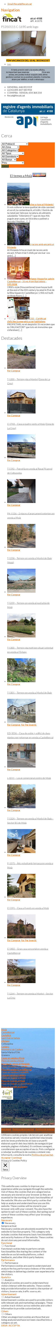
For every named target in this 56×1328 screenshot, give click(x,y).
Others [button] (4, 1311)
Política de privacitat (23, 1129)
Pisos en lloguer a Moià (13, 1080)
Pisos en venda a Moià (12, 1060)
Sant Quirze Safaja (10, 1038)
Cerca (4, 166)
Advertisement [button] (8, 1294)
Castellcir (6, 1035)
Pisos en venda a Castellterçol (16, 1069)
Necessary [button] (6, 1220)
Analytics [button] (6, 1277)
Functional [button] (6, 1242)
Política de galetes (45, 1129)
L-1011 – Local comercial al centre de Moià (29, 778)
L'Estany (5, 1040)
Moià (4, 1029)
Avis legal (6, 1129)
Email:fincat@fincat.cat (19, 3)
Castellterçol (7, 1032)
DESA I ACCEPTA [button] (10, 1325)
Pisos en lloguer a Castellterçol (16, 1083)
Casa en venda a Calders (13, 1075)
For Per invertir (28, 724)
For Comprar (13, 370)
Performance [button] (8, 1260)
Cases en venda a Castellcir (15, 1072)
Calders (5, 1046)
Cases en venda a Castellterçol (16, 1066)
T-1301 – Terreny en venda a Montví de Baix (29, 692)
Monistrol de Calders (12, 1049)
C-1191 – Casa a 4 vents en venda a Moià (28, 908)
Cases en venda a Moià (12, 1057)
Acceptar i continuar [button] (11, 1157)
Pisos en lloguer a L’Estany (14, 1086)
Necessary (10, 1223)
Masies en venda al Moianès (15, 1063)
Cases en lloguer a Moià (13, 1077)
